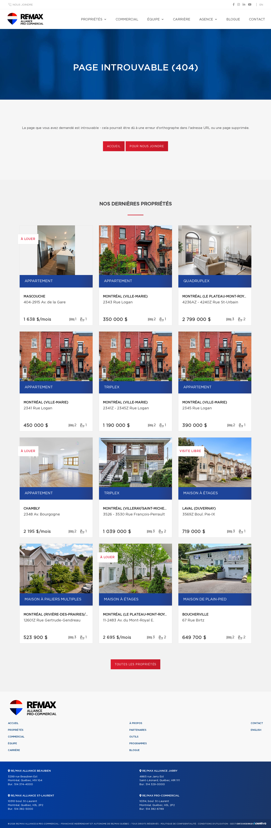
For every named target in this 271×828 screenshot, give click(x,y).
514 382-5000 (23, 809)
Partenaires (137, 730)
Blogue (233, 19)
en (261, 5)
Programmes (138, 743)
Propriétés (91, 19)
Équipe (153, 19)
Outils (133, 737)
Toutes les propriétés (136, 664)
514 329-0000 (155, 784)
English (256, 730)
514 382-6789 (155, 809)
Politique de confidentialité (178, 824)
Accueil (114, 146)
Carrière (181, 19)
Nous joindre (23, 5)
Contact (257, 19)
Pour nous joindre (147, 146)
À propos (135, 723)
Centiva (260, 823)
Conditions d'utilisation (213, 824)
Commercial (127, 19)
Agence (206, 19)
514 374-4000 (23, 784)
